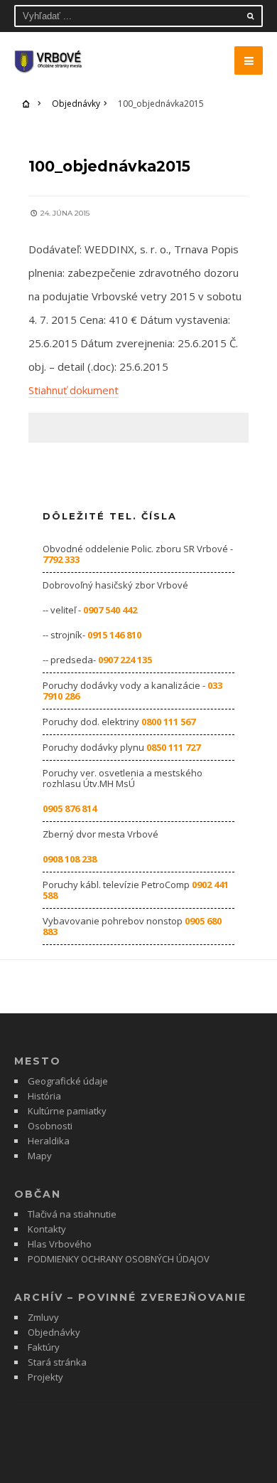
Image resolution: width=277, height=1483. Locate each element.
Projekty (45, 1377)
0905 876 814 (70, 808)
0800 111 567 (168, 721)
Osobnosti (50, 1125)
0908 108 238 (70, 859)
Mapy (40, 1155)
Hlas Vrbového (60, 1243)
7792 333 (61, 559)
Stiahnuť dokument (73, 390)
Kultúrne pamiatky (67, 1110)
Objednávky (76, 103)
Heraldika (49, 1140)
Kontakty (47, 1229)
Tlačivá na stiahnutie (72, 1214)
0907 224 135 (125, 659)
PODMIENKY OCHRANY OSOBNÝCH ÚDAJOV (119, 1258)
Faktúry (44, 1347)
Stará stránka (57, 1362)
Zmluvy (43, 1317)
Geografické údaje (68, 1081)
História (44, 1095)
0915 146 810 (114, 634)
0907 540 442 (110, 609)
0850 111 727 (173, 747)
